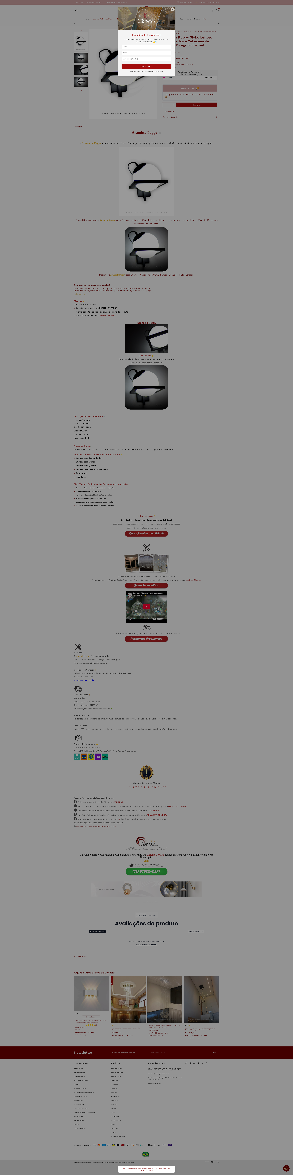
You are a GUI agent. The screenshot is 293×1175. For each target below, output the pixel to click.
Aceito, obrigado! (147, 1170)
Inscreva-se (146, 66)
